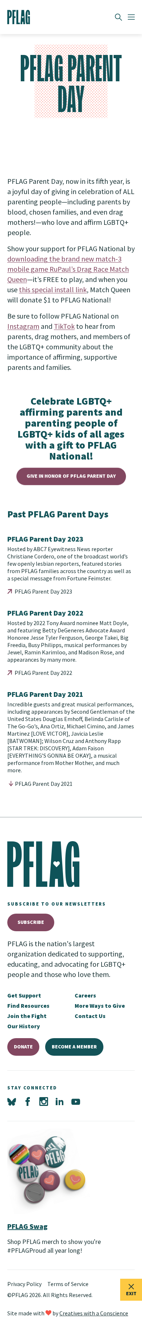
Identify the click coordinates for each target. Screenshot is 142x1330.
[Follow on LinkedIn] (59, 1101)
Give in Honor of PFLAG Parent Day (71, 476)
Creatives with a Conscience (93, 1313)
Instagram (23, 326)
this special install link (53, 289)
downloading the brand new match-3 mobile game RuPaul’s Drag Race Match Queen (68, 269)
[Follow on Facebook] (27, 1101)
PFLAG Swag (27, 1226)
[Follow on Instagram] (43, 1101)
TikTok (64, 326)
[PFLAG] (18, 17)
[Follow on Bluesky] (11, 1101)
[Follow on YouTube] (75, 1101)
